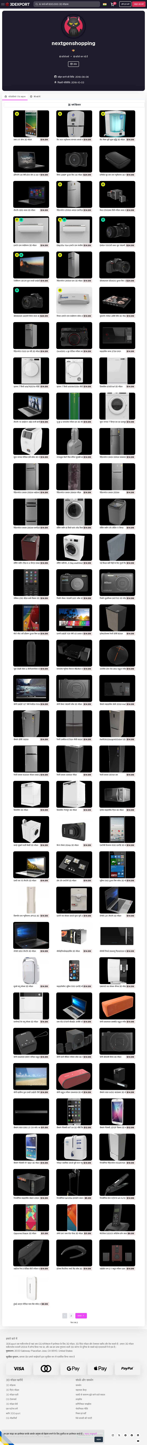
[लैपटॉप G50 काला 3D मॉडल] (31, 194)
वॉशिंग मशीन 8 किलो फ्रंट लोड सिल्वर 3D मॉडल (74, 527)
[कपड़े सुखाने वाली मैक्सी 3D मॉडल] (31, 829)
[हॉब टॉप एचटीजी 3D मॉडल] (74, 864)
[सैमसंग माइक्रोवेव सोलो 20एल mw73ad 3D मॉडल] (117, 688)
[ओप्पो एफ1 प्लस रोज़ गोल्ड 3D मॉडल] (74, 1217)
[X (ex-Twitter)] (119, 1436)
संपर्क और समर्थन (84, 1380)
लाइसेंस (79, 1399)
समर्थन (78, 1385)
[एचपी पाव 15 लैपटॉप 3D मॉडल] (31, 864)
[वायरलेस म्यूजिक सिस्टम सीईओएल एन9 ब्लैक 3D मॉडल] (74, 653)
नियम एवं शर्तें (81, 1413)
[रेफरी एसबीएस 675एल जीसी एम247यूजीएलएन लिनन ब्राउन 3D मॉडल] (74, 723)
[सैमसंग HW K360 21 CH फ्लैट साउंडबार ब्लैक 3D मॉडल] (31, 1111)
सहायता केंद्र (81, 1389)
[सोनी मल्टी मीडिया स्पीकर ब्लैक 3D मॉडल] (74, 1041)
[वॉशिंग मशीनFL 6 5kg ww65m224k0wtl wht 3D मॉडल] (74, 547)
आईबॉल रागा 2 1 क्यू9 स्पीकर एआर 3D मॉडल (116, 1268)
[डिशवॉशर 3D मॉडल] (31, 794)
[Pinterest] (125, 1436)
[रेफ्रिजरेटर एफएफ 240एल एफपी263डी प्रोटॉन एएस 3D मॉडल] (31, 512)
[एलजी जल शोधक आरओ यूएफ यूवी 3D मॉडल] (74, 900)
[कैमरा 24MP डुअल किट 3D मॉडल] (74, 159)
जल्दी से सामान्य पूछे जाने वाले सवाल (90, 1394)
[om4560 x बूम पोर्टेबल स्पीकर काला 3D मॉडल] (74, 335)
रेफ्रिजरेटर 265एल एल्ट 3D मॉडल (69, 280)
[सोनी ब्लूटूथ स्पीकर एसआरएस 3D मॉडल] (74, 1076)
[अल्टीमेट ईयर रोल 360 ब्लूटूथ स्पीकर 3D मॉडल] (117, 653)
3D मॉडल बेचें (12, 1403)
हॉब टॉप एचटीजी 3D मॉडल (66, 880)
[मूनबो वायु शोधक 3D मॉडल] (31, 970)
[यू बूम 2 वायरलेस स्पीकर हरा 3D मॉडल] (74, 406)
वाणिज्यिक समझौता (83, 1403)
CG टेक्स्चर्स (11, 1399)
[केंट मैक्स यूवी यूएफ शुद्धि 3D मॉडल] (117, 123)
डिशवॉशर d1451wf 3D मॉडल (111, 386)
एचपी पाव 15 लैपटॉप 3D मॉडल (25, 880)
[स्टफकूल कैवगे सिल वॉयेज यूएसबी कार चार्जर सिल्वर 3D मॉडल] (74, 441)
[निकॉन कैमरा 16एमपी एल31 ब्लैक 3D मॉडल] (74, 582)
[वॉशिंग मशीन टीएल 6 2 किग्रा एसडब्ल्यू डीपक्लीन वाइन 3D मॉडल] (31, 547)
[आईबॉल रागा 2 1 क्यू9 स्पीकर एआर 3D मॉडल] (117, 1253)
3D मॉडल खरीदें (14, 1380)
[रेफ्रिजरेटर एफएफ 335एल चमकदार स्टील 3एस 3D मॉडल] (117, 441)
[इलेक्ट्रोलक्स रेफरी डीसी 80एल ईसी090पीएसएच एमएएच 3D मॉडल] (117, 617)
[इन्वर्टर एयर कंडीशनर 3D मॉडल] (31, 229)
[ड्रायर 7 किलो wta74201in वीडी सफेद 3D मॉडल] (31, 370)
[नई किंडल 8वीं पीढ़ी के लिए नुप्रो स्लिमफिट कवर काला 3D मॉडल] (117, 547)
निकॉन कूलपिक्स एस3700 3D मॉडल (113, 598)
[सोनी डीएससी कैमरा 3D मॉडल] (117, 1041)
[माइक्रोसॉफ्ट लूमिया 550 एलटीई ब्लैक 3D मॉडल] (74, 970)
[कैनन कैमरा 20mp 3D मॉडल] (74, 829)
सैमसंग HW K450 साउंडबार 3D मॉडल (114, 1092)
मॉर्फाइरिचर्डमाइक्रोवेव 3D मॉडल (68, 951)
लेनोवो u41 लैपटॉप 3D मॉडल (110, 915)
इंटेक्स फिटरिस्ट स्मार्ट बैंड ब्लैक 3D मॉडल (72, 1268)
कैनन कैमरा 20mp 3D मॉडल (68, 845)
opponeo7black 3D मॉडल (25, 1233)
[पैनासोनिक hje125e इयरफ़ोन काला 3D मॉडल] (74, 1182)
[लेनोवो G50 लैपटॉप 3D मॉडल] (31, 935)
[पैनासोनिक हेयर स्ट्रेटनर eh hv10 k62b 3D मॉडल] (117, 1182)
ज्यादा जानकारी (90, 1433)
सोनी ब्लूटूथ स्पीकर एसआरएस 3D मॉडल (71, 1092)
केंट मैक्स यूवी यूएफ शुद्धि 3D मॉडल (112, 139)
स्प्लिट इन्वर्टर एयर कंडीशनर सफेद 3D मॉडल (73, 316)
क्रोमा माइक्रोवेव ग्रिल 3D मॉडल (112, 810)
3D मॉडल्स (11, 1385)
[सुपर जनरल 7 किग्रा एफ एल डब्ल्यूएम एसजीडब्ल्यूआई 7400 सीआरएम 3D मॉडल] (117, 406)
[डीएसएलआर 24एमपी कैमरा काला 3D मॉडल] (31, 300)
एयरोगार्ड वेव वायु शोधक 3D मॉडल (26, 1021)
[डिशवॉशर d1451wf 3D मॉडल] (117, 370)
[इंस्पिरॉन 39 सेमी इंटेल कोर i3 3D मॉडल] (31, 159)
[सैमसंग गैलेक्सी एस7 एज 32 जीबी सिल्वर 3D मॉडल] (74, 1111)
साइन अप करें (139, 4)
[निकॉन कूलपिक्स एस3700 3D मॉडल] (117, 582)
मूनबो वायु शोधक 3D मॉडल (23, 986)
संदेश (75, 64)
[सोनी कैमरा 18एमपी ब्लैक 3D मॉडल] (74, 688)
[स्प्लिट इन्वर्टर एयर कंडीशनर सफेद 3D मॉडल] (74, 300)
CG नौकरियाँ (11, 1418)
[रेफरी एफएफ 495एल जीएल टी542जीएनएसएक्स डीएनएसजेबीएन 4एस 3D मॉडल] (74, 759)
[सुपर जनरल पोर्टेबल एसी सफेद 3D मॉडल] (31, 441)
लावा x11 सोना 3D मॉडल (23, 139)
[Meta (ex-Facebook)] (132, 1436)
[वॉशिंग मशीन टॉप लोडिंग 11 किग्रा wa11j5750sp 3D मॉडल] (117, 512)
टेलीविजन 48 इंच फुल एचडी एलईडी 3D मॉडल (31, 280)
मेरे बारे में (36, 96)
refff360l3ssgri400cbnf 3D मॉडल (115, 739)
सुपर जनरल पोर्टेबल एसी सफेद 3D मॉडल (28, 457)
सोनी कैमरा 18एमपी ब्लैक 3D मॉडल (69, 704)
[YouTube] (138, 1441)
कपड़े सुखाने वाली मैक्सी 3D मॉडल (26, 845)
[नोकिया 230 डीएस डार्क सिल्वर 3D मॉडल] (31, 582)
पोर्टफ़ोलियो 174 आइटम (16, 96)
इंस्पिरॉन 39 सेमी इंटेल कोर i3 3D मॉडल (28, 175)
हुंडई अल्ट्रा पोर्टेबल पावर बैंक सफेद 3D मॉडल (30, 1304)
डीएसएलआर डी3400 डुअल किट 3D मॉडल (116, 280)
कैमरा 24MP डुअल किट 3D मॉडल (69, 175)
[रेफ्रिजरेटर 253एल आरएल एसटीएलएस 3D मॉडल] (74, 194)
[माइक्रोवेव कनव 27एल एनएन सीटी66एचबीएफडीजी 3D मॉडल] (117, 335)
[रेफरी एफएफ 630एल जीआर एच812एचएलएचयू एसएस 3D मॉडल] (31, 759)
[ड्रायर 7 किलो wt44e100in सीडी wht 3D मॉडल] (74, 370)
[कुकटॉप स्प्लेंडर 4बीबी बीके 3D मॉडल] (117, 300)
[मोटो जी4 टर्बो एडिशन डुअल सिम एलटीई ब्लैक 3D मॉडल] (31, 617)
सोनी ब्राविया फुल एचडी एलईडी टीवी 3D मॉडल (30, 1092)
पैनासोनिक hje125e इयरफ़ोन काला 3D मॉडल (74, 1198)
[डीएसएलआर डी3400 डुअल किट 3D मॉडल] (117, 265)
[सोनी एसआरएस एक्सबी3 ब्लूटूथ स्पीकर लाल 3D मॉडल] (117, 1005)
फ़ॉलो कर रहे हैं (80, 56)
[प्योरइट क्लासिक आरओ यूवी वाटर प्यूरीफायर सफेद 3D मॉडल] (74, 1147)
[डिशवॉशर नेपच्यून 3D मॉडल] (74, 794)
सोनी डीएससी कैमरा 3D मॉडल (110, 1057)
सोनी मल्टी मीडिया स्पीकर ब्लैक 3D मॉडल (71, 1057)
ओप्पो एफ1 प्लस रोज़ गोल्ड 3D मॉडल (70, 1233)
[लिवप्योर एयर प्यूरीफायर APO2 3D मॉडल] (31, 900)
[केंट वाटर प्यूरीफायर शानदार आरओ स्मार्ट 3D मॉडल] (74, 123)
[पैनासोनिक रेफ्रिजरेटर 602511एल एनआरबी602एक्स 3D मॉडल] (117, 1147)
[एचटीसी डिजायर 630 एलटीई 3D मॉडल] (117, 829)
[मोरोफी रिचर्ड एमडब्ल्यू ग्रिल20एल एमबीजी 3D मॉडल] (117, 935)
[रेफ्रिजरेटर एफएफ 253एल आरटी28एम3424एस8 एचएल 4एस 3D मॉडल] (117, 476)
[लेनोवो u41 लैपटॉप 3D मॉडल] (117, 900)
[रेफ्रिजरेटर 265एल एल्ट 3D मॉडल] (74, 265)
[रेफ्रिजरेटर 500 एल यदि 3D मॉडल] (31, 335)
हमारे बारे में (11, 1338)
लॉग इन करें (125, 4)
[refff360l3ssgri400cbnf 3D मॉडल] (117, 723)
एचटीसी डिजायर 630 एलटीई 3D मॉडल (114, 845)
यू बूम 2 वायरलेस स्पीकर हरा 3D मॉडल (71, 422)
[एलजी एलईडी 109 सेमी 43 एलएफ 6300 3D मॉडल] (74, 617)
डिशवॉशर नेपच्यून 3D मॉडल (67, 810)
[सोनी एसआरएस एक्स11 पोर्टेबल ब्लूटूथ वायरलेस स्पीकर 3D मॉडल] (31, 1041)
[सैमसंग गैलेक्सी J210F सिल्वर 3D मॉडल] (117, 1111)
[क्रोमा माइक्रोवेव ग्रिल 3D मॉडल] (117, 794)
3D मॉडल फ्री (12, 1394)
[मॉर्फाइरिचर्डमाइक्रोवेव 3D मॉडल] (74, 935)
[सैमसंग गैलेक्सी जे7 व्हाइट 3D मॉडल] (31, 1147)
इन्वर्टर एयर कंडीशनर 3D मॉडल (25, 245)
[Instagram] (113, 1436)
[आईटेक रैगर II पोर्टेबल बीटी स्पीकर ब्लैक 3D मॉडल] (31, 1253)
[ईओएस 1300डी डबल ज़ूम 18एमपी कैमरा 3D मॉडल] (117, 229)
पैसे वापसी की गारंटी (84, 1418)
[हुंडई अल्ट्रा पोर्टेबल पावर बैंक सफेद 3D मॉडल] (31, 1288)
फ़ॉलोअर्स (64, 56)
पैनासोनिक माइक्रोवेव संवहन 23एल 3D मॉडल (30, 1198)
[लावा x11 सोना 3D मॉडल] (31, 123)
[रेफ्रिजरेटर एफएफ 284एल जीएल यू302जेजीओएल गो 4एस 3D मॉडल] (74, 476)
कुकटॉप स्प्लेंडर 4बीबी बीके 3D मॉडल (113, 316)
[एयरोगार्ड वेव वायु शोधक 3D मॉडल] (31, 1005)
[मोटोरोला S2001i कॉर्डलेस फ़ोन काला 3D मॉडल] (117, 1217)
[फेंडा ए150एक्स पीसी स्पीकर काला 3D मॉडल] (117, 194)
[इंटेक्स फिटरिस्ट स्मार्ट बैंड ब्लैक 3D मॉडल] (74, 1253)
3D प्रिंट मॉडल (12, 1389)
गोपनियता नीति (82, 1408)
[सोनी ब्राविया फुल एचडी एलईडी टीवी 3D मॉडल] (31, 1076)
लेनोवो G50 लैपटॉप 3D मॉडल (25, 951)
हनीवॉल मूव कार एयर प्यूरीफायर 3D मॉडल (114, 175)
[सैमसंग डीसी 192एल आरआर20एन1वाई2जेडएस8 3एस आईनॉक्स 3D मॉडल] (31, 723)
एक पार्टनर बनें (12, 1408)
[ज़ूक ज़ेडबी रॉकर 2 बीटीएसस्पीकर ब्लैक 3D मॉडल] (31, 653)
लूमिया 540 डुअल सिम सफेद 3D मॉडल (114, 880)
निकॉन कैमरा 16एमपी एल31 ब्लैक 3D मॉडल (72, 598)
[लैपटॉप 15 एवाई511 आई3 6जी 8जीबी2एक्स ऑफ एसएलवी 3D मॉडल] (31, 406)
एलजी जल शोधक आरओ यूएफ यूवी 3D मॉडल (73, 915)
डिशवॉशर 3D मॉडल (21, 810)
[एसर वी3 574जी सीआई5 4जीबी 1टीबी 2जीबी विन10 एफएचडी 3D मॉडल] (74, 1005)
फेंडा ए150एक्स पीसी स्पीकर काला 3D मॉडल (116, 210)
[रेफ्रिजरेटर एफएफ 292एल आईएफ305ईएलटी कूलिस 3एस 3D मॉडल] (31, 476)
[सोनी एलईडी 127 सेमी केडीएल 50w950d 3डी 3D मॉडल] (31, 688)
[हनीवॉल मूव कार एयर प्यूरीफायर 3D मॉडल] (117, 159)
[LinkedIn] (138, 1436)
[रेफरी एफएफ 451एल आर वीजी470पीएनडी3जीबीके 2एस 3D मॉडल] (117, 759)
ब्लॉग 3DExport (13, 1413)
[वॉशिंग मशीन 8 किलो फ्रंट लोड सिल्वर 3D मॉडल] (74, 512)
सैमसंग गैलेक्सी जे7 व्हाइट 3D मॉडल (26, 1163)
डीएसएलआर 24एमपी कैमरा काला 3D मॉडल (29, 316)
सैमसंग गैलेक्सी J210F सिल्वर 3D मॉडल (114, 1127)
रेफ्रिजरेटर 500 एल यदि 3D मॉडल (27, 351)
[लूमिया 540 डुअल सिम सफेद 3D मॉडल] (117, 864)
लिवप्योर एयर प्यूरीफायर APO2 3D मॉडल (29, 915)
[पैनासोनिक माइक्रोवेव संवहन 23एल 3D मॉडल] (31, 1182)
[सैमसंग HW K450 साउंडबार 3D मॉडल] (117, 1076)
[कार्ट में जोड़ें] (39, 133)
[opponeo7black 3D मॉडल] (31, 1217)
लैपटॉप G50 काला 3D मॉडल (24, 210)
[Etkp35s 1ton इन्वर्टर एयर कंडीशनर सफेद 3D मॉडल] (74, 229)
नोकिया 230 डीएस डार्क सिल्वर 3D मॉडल (29, 598)
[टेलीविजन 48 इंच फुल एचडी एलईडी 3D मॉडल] (31, 265)
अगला (79, 1315)
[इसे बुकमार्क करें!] (45, 133)
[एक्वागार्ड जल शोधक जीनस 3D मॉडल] (117, 970)
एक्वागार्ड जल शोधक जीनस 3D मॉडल (113, 986)
